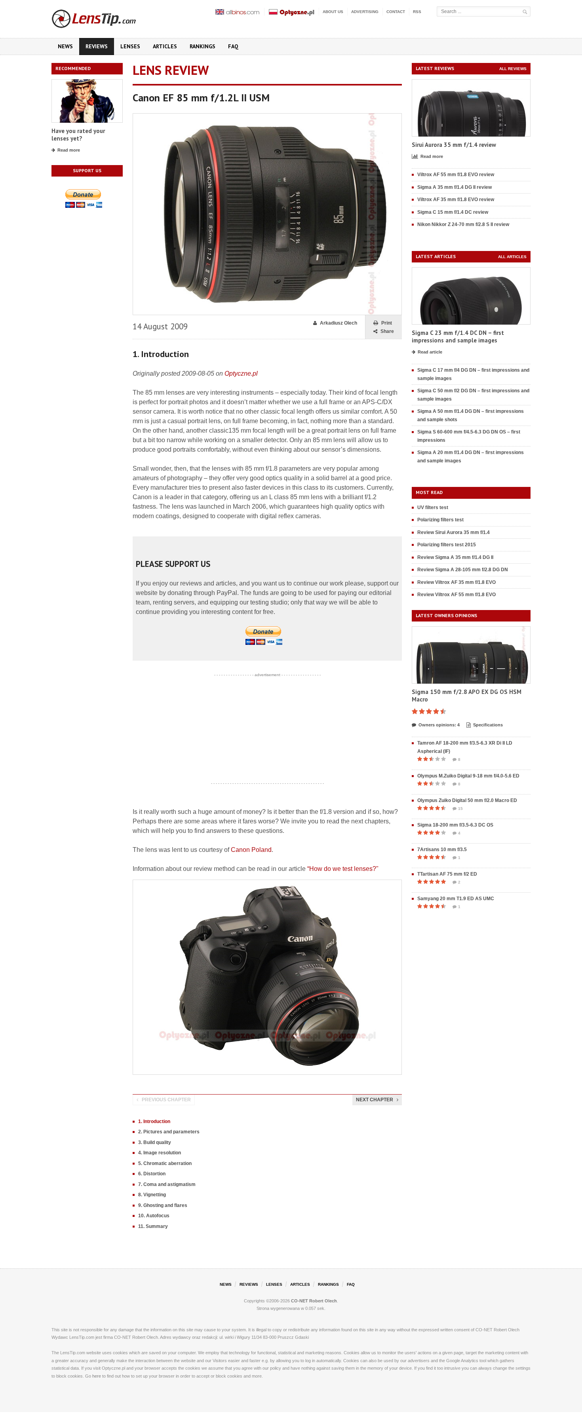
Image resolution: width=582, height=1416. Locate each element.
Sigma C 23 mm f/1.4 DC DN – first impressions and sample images (458, 336)
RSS (417, 12)
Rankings (202, 46)
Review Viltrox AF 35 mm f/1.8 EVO (456, 582)
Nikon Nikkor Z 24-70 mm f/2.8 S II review (463, 224)
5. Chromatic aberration (165, 1163)
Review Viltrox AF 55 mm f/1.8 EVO (456, 594)
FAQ (233, 46)
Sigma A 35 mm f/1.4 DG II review (454, 187)
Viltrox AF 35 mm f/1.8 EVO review (455, 199)
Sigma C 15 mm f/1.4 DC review (452, 212)
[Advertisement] (267, 729)
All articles (512, 257)
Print (386, 323)
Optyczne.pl (241, 373)
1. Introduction (154, 1121)
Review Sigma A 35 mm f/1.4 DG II (455, 557)
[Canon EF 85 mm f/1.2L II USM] (267, 117)
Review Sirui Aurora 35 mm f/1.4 (453, 532)
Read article (430, 352)
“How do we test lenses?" (342, 868)
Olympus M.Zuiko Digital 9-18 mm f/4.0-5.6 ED (468, 776)
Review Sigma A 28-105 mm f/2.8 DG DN (462, 569)
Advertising (364, 12)
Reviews (97, 46)
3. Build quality (154, 1142)
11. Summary (153, 1226)
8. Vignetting (152, 1194)
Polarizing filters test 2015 (446, 544)
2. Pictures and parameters (169, 1132)
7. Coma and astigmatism (167, 1184)
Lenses (130, 46)
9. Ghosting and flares (162, 1205)
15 (460, 808)
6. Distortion (151, 1174)
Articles (165, 46)
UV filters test (432, 507)
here (96, 1376)
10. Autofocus (153, 1215)
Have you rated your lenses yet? (78, 135)
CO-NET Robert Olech (314, 1300)
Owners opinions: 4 (439, 724)
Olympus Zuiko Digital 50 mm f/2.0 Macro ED (467, 800)
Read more (68, 150)
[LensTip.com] (104, 17)
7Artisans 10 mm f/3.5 (442, 849)
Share (387, 331)
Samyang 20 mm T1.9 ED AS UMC (455, 898)
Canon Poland (251, 849)
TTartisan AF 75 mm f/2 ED (447, 874)
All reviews (513, 69)
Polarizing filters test (440, 520)
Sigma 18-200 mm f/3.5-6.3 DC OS (455, 825)
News (65, 46)
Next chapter (374, 1099)
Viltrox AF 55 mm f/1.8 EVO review (455, 174)
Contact (395, 12)
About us (333, 12)
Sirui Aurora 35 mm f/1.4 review (454, 144)
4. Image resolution (159, 1153)
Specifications (488, 724)
